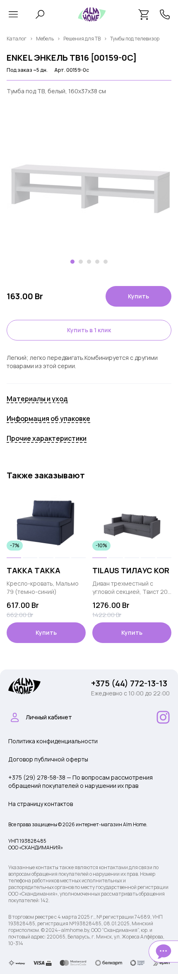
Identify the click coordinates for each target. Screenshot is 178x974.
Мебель (45, 38)
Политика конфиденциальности (53, 741)
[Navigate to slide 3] (89, 261)
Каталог (16, 38)
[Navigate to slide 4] (97, 261)
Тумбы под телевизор (134, 38)
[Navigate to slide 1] (72, 261)
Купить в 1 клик (89, 330)
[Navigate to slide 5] (105, 261)
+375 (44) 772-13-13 (129, 683)
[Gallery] (89, 191)
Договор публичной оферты (48, 759)
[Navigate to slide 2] (81, 261)
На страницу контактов (40, 804)
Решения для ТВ (82, 38)
